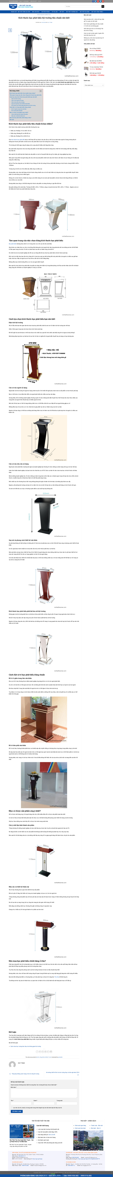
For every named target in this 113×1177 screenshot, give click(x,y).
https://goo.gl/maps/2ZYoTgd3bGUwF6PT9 (89, 1159)
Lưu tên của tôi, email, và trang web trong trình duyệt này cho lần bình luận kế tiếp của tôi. (37, 1107)
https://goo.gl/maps (37, 1159)
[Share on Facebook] (37, 1051)
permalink (60, 1057)
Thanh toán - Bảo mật (97, 1125)
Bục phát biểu (12, 244)
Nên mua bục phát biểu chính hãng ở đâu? (20, 117)
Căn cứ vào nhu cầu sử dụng (17, 102)
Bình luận (14, 1087)
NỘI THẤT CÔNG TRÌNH (97, 11)
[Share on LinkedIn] (51, 1051)
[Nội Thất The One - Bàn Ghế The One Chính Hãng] (36, 6)
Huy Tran (50, 22)
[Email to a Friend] (42, 1051)
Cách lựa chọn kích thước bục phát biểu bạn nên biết (23, 97)
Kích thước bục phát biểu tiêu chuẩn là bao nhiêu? (22, 93)
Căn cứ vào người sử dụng (17, 100)
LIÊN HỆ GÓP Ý (33, 1)
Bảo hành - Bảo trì (96, 1128)
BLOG (39, 1)
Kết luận (12, 119)
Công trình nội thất (44, 14)
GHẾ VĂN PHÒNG (45, 11)
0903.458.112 (71, 1165)
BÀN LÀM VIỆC (35, 11)
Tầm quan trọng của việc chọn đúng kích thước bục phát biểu (26, 95)
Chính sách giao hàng (80, 1125)
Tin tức (49, 14)
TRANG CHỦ (14, 11)
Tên (12, 1100)
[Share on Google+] (48, 1051)
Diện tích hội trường (16, 98)
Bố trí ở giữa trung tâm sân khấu (18, 109)
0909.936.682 (75, 1157)
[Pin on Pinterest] (45, 1051)
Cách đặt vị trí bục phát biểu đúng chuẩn (20, 107)
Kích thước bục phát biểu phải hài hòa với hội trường (23, 105)
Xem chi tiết (52, 1134)
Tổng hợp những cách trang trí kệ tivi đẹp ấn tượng (25, 1074)
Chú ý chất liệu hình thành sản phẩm (19, 114)
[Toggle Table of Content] (40, 91)
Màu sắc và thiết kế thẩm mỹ (18, 116)
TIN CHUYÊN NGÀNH (13, 1)
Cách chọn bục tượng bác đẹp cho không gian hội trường (25, 1046)
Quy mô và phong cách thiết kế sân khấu (20, 103)
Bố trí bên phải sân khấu (16, 110)
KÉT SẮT (62, 11)
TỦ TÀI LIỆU (55, 11)
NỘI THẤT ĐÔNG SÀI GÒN (24, 11)
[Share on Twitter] (40, 1051)
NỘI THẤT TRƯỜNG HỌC (72, 11)
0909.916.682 (25, 1165)
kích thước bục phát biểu (18, 139)
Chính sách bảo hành (80, 1128)
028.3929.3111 (22, 1156)
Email (35, 1100)
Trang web (59, 1100)
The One (56, 977)
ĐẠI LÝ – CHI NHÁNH (24, 1)
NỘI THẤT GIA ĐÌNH (84, 11)
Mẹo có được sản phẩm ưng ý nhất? (19, 112)
